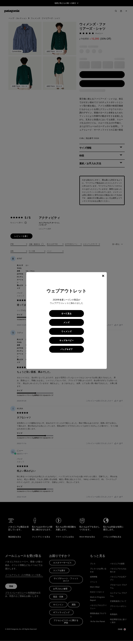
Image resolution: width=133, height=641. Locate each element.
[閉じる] (103, 275)
